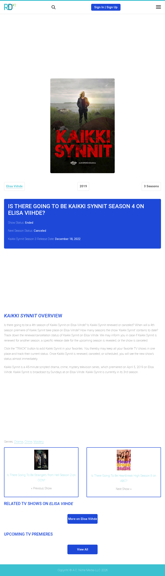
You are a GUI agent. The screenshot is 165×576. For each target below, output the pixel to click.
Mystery (39, 441)
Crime (28, 441)
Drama (18, 441)
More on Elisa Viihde (82, 519)
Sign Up (112, 7)
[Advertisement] (82, 43)
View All (82, 549)
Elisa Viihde (14, 186)
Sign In (99, 7)
